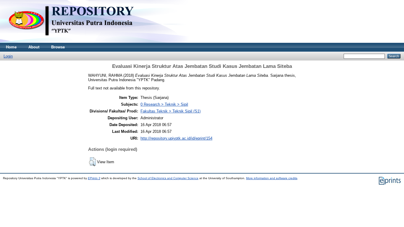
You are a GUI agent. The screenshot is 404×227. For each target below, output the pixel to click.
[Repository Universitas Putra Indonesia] (77, 41)
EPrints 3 (94, 178)
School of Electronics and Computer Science (168, 178)
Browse (58, 47)
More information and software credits (271, 178)
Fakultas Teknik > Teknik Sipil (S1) (170, 111)
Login (8, 56)
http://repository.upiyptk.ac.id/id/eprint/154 (176, 138)
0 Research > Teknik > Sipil (164, 104)
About (33, 47)
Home (11, 47)
